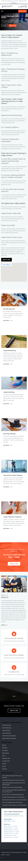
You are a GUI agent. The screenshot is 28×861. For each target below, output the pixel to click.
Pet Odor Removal (6, 725)
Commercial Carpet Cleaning (9, 735)
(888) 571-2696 (23, 6)
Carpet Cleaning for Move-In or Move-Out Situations (14, 800)
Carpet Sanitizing (6, 730)
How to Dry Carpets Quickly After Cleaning (12, 802)
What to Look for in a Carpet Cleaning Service (13, 794)
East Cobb (4, 747)
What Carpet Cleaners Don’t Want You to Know (13, 780)
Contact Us (13, 3)
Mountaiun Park (6, 758)
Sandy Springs (5, 753)
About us (3, 625)
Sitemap (8, 854)
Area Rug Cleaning (6, 733)
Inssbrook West (6, 761)
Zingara (4, 766)
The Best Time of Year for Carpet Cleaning (12, 787)
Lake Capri (4, 769)
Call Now (4, 25)
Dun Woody (5, 750)
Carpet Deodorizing (6, 728)
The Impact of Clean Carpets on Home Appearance (14, 805)
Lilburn (3, 755)
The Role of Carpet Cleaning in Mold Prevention (13, 797)
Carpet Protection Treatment (9, 738)
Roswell (4, 745)
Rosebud (4, 763)
